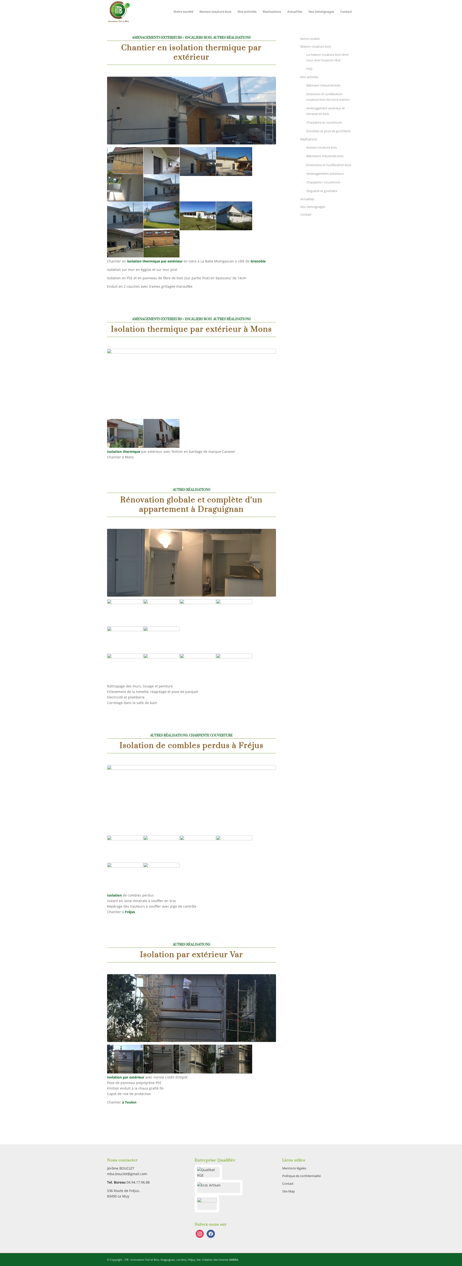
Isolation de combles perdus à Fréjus (191, 746)
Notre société (310, 39)
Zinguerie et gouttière (321, 191)
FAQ (309, 69)
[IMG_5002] (191, 383)
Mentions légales (294, 1168)
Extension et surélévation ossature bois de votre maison (328, 97)
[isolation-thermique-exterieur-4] (191, 110)
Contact (306, 214)
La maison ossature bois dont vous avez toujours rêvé (327, 57)
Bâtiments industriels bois (324, 156)
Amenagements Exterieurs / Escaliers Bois (172, 38)
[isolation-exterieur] (191, 1008)
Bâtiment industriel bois (323, 85)
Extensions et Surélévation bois (328, 165)
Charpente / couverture (323, 182)
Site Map (288, 1191)
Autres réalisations (232, 38)
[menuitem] (183, 11)
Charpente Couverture (211, 735)
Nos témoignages (312, 207)
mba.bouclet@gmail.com (127, 1174)
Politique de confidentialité (301, 1176)
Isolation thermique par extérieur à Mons (191, 329)
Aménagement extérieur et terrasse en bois (325, 111)
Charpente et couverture (324, 122)
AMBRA (233, 1259)
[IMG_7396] (191, 563)
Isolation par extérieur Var (191, 955)
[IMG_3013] (191, 799)
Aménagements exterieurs (325, 173)
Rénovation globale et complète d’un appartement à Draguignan (191, 504)
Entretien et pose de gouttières (328, 131)
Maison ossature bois (315, 46)
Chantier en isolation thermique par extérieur (191, 52)
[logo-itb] (118, 11)
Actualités (307, 199)
